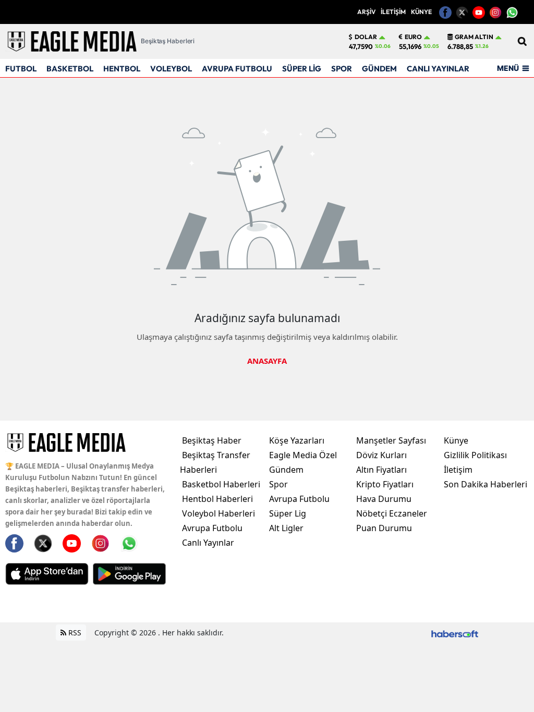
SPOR (341, 68)
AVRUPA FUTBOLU (237, 68)
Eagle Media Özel (303, 455)
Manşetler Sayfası (391, 440)
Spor (278, 484)
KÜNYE (421, 12)
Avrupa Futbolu (212, 528)
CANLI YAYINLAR (438, 68)
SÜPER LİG (301, 68)
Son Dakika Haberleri (485, 484)
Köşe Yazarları (296, 440)
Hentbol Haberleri (217, 499)
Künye (456, 440)
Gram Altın (474, 37)
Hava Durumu (383, 499)
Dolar (366, 37)
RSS (73, 632)
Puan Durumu (384, 528)
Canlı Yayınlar (208, 542)
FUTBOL (21, 68)
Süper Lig (287, 513)
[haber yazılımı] (454, 632)
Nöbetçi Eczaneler (391, 513)
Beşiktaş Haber (211, 440)
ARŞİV (366, 12)
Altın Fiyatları (381, 469)
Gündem (286, 469)
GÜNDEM (379, 68)
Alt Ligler (286, 528)
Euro (413, 37)
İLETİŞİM (393, 12)
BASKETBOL (69, 68)
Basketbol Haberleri (221, 484)
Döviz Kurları (381, 455)
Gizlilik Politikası (475, 455)
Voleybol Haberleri (218, 513)
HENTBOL (121, 68)
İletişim (458, 469)
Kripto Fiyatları (385, 484)
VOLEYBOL (171, 68)
